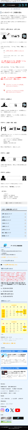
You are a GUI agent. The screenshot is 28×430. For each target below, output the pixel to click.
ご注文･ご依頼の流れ (5, 398)
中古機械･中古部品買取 (17, 388)
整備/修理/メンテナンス (14, 391)
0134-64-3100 (8, 291)
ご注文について (5, 223)
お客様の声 (20, 398)
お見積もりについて (6, 220)
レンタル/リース (4, 391)
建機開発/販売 (4, 386)
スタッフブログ (9, 403)
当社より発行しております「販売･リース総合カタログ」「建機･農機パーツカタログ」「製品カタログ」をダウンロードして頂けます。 (14, 376)
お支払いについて (6, 229)
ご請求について (5, 226)
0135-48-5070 (8, 296)
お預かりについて (6, 217)
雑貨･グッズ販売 (12, 393)
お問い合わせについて (7, 213)
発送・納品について (6, 232)
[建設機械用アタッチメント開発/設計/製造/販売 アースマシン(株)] (9, 5)
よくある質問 (14, 398)
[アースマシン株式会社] (11, 245)
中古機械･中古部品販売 (6, 388)
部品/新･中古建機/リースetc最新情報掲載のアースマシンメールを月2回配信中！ (17, 356)
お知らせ (3, 403)
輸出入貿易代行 (4, 393)
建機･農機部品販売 (12, 386)
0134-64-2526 (8, 288)
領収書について (5, 235)
